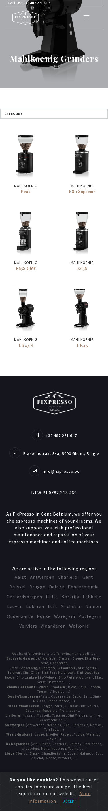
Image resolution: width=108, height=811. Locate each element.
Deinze (56, 587)
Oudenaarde (20, 616)
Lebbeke (92, 596)
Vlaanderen (53, 626)
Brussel (17, 587)
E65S (82, 268)
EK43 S (25, 345)
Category (13, 114)
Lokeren (35, 606)
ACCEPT (69, 801)
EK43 (82, 345)
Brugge (37, 587)
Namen (93, 606)
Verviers (28, 626)
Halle (52, 596)
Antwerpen (42, 577)
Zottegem (90, 616)
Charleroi (68, 577)
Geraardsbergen (24, 596)
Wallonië (79, 626)
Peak (26, 191)
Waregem (64, 616)
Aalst (20, 577)
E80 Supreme (82, 191)
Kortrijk (70, 596)
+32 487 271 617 (36, 2)
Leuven (15, 606)
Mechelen (71, 606)
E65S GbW (26, 268)
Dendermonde (83, 587)
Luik (52, 606)
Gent (87, 577)
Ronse (44, 616)
